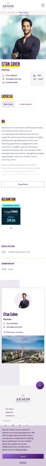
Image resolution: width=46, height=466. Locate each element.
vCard (40, 79)
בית (2, 12)
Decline (23, 462)
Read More (23, 184)
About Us (9, 412)
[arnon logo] (8, 5)
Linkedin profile (12, 82)
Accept (23, 456)
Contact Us (10, 415)
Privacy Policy (21, 449)
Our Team (11, 12)
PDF (39, 75)
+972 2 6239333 (11, 75)
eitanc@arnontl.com (13, 79)
